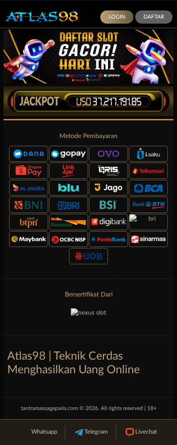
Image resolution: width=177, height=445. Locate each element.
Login (116, 17)
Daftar (153, 17)
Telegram (96, 432)
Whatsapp (44, 432)
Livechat (146, 432)
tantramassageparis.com (49, 408)
